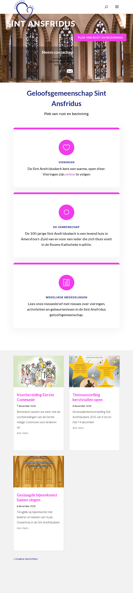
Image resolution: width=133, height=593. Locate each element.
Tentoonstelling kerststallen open (88, 397)
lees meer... (23, 433)
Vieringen (66, 162)
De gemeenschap (66, 227)
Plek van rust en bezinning (100, 37)
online (70, 174)
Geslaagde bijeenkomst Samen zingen (37, 497)
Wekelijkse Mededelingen (66, 297)
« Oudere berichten (25, 559)
